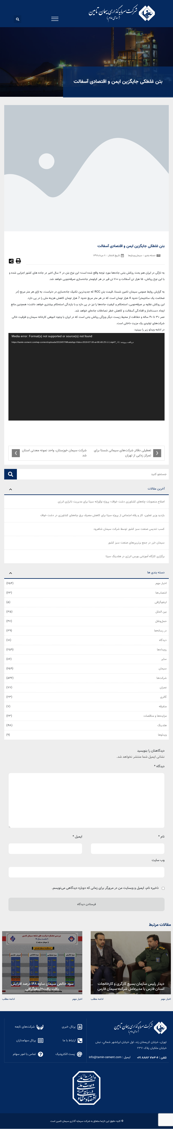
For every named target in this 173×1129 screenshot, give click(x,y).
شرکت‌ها (162, 678)
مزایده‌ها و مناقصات (155, 716)
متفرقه (163, 706)
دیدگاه (163, 640)
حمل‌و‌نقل (161, 621)
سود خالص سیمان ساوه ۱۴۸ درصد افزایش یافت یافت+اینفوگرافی (42, 986)
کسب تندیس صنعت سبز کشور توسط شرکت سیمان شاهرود (129, 529)
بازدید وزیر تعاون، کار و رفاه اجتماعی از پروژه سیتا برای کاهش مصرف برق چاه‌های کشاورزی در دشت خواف (102, 515)
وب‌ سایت (158, 860)
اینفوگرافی (161, 602)
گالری (163, 697)
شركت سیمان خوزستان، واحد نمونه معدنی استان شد (54, 453)
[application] (86, 377)
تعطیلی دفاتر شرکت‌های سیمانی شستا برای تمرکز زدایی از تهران (122, 453)
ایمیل (77, 836)
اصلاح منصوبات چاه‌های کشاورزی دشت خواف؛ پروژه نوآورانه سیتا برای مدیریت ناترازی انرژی (111, 501)
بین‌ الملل (161, 612)
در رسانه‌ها (160, 630)
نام (161, 836)
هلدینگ (162, 725)
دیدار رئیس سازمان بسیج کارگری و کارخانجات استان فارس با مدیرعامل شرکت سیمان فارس (130, 986)
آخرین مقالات (156, 488)
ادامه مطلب (97, 998)
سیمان (163, 668)
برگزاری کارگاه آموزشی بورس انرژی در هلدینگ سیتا (135, 556)
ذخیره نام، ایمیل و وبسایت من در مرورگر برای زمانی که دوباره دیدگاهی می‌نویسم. (105, 888)
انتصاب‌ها (161, 593)
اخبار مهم (161, 583)
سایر (164, 659)
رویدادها (162, 649)
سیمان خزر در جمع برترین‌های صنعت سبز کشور (136, 543)
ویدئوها (162, 735)
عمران (163, 687)
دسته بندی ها (156, 572)
